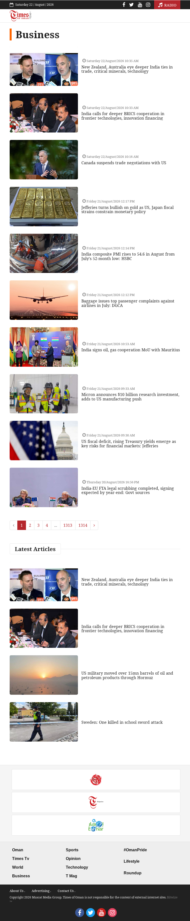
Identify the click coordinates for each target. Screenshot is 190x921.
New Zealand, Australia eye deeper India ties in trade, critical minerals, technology (127, 69)
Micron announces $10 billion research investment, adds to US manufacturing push (130, 397)
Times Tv (20, 858)
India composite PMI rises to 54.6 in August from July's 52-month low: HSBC (128, 256)
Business (21, 876)
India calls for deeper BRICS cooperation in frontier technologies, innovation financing (122, 116)
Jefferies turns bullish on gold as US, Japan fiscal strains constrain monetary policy (127, 210)
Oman (17, 850)
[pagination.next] (94, 525)
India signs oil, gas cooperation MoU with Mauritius (130, 350)
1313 (67, 525)
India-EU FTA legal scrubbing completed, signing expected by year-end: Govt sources (127, 490)
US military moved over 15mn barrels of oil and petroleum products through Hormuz (127, 675)
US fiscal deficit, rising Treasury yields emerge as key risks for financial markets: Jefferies (128, 444)
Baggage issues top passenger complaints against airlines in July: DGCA (127, 303)
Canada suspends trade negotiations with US (123, 162)
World (17, 867)
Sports (72, 850)
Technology (77, 867)
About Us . (17, 890)
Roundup (133, 873)
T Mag (71, 876)
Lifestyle (132, 861)
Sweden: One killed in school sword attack (122, 722)
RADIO (169, 4)
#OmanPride (135, 850)
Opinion (73, 858)
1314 (82, 525)
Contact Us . (66, 890)
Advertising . (41, 890)
